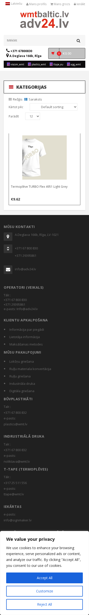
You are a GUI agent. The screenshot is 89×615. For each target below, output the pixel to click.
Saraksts (35, 99)
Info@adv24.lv (27, 309)
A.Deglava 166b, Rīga (25, 56)
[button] (45, 138)
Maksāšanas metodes (26, 344)
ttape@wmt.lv (14, 494)
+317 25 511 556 (15, 483)
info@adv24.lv (25, 269)
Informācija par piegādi (26, 329)
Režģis (17, 99)
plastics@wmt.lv (15, 424)
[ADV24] (45, 19)
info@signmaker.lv (18, 520)
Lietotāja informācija (24, 337)
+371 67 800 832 (15, 412)
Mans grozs (61, 4)
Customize (44, 591)
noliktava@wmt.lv (17, 461)
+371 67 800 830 (26, 248)
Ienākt (80, 4)
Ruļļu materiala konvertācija (30, 369)
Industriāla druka (22, 383)
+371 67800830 (21, 51)
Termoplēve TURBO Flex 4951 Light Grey (39, 187)
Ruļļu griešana (20, 376)
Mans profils (37, 4)
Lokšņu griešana (21, 361)
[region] (44, 573)
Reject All (44, 604)
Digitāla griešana (21, 391)
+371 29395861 (25, 255)
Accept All (44, 577)
